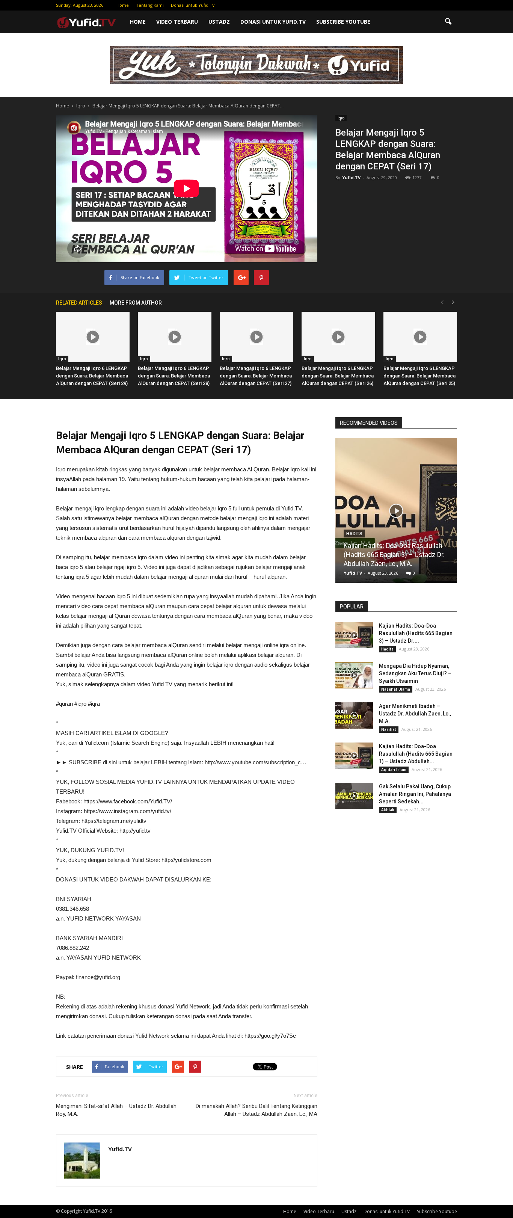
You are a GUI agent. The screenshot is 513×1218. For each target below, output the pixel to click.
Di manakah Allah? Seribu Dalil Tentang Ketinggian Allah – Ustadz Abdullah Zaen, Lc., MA (256, 1110)
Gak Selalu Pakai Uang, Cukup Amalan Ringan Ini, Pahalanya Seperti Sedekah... (415, 793)
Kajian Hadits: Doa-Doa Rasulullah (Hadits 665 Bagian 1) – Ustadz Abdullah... (416, 753)
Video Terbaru (177, 21)
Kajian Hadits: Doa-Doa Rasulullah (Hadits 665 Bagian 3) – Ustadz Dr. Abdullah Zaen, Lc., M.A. (394, 554)
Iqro (341, 118)
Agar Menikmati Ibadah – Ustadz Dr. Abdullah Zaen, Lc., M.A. (415, 713)
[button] (448, 22)
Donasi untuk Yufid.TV (193, 5)
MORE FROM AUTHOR (136, 303)
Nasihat (388, 729)
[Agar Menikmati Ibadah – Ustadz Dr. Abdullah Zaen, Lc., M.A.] (354, 715)
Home (122, 5)
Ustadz (219, 21)
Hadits (354, 533)
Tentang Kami (150, 5)
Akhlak (387, 809)
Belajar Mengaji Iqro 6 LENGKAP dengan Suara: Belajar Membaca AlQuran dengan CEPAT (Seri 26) (338, 375)
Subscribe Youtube (343, 21)
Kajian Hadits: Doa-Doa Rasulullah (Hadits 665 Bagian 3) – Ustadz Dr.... (416, 633)
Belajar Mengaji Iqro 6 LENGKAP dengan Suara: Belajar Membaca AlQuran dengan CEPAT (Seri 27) (256, 375)
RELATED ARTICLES (79, 303)
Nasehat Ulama (395, 689)
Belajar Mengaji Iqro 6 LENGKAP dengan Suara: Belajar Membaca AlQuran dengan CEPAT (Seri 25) (419, 375)
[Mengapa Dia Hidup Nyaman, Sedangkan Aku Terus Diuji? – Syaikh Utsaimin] (354, 675)
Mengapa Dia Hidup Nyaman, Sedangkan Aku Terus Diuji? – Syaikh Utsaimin (415, 673)
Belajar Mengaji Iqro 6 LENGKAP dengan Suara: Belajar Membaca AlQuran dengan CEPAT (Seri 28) (174, 375)
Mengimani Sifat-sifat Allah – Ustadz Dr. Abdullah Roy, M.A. (116, 1110)
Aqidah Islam (393, 769)
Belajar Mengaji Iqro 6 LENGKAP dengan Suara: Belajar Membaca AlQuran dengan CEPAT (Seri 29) (92, 375)
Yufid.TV (351, 177)
